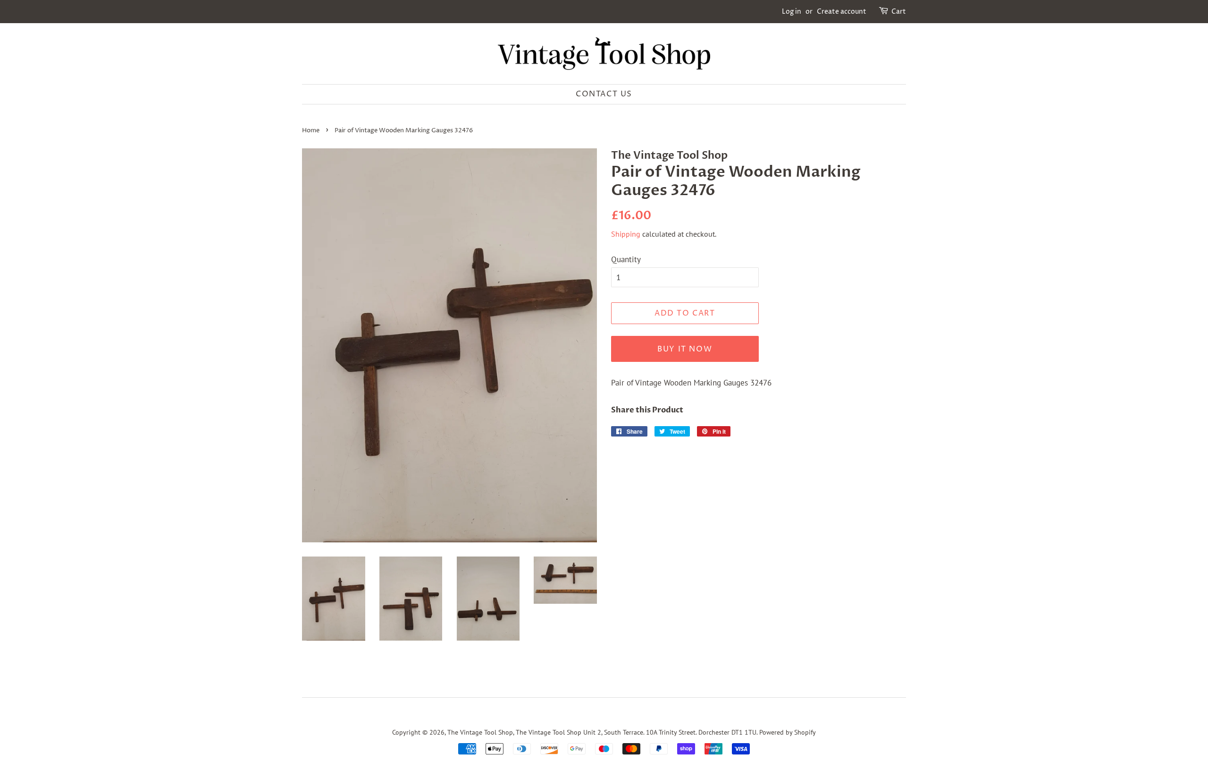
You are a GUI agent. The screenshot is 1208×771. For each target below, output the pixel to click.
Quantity (626, 259)
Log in (791, 11)
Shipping (625, 234)
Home (310, 131)
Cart (898, 11)
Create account (841, 11)
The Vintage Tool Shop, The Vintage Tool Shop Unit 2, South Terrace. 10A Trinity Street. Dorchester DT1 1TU (601, 732)
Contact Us (604, 94)
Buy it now (684, 349)
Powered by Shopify (787, 732)
